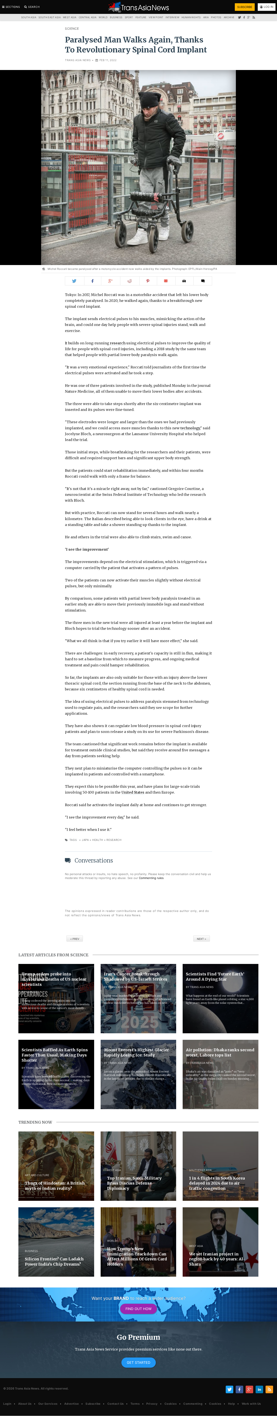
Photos (216, 17)
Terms (135, 1403)
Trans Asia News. (27, 1388)
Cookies (170, 1403)
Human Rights (191, 17)
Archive (229, 17)
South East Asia (50, 17)
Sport (129, 17)
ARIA (206, 17)
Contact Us (115, 1403)
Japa (85, 839)
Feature (141, 17)
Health (97, 839)
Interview (172, 17)
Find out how (138, 1309)
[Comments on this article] (203, 281)
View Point (156, 17)
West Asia (69, 17)
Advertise (71, 1403)
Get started (138, 1362)
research (118, 343)
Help (231, 1403)
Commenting (192, 1403)
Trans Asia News (78, 60)
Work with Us (251, 1403)
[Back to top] (269, 1409)
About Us (25, 1403)
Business (116, 17)
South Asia (28, 17)
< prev (74, 939)
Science (72, 28)
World (103, 17)
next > (201, 939)
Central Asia (88, 17)
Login (7, 1403)
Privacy (152, 1403)
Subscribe (93, 1403)
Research (114, 839)
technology (190, 428)
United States (132, 792)
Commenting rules (151, 878)
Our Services (48, 1403)
